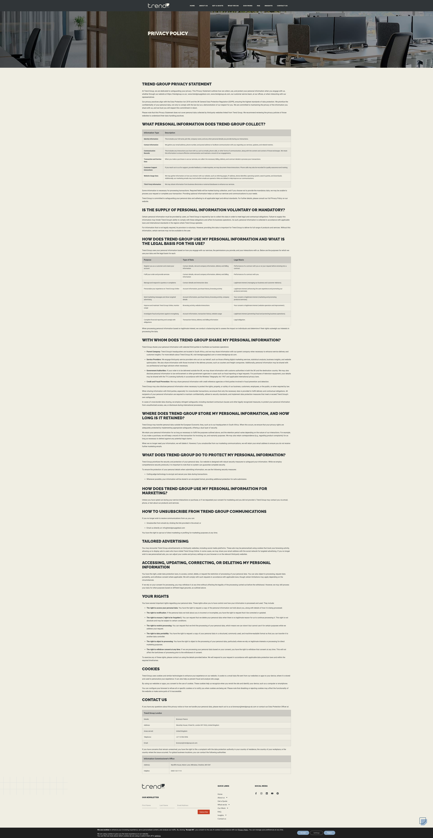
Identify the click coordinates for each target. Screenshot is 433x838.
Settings (316, 833)
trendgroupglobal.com (206, 355)
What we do (233, 6)
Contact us (282, 6)
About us (203, 6)
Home (192, 6)
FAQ (258, 6)
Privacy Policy (243, 830)
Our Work (247, 6)
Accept (303, 833)
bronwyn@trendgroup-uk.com (244, 707)
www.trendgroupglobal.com (199, 94)
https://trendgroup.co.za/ (177, 94)
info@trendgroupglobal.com (174, 528)
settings (158, 836)
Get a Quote (217, 6)
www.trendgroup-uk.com (220, 94)
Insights (269, 6)
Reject (329, 833)
